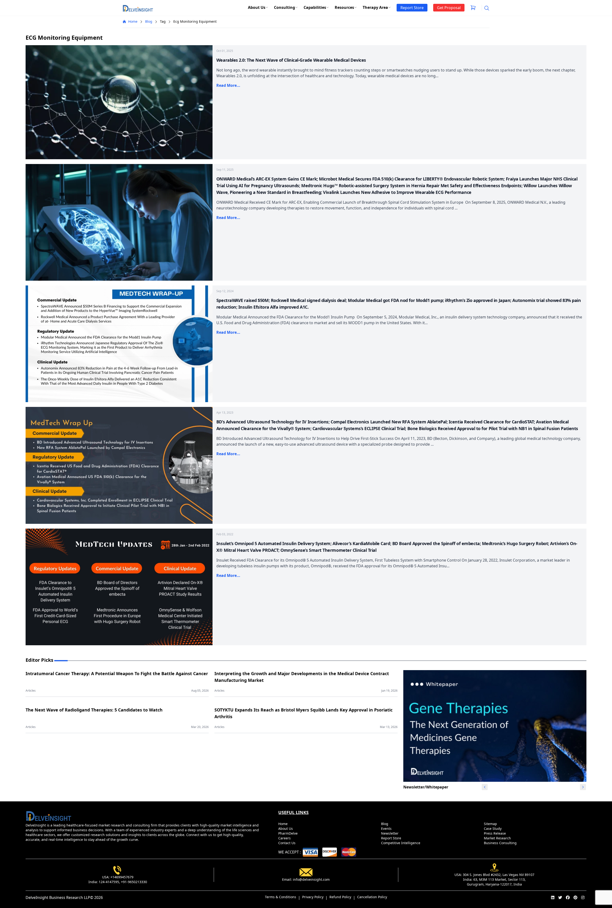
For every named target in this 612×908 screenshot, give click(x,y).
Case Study (493, 828)
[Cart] (473, 8)
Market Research (498, 838)
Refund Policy (340, 897)
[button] (583, 787)
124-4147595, (109, 882)
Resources (344, 7)
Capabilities (315, 7)
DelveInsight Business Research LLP (58, 897)
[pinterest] (575, 897)
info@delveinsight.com (311, 879)
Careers (285, 838)
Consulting (284, 7)
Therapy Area (375, 7)
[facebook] (568, 897)
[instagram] (582, 897)
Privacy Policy (312, 897)
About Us (256, 7)
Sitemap (491, 823)
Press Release (495, 833)
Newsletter (390, 833)
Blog (148, 21)
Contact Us (287, 843)
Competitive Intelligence (401, 843)
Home (132, 21)
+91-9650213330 (134, 882)
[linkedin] (552, 897)
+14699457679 (121, 877)
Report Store (391, 838)
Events (387, 828)
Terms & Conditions (280, 897)
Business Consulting (501, 843)
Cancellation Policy (372, 897)
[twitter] (560, 897)
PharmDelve (288, 833)
